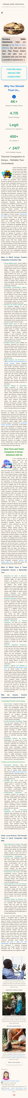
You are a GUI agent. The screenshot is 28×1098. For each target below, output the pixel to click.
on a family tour (20, 1056)
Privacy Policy (11, 1089)
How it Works (19, 1088)
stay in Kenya (12, 1056)
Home (12, 1088)
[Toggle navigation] (2, 13)
